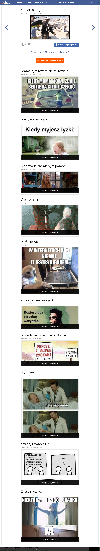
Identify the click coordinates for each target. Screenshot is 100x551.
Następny (63, 52)
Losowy (51, 52)
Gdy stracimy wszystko (38, 300)
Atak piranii (29, 199)
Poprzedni (37, 52)
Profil (72, 2)
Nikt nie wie (30, 242)
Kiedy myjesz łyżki (34, 119)
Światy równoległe (35, 444)
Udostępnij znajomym (67, 45)
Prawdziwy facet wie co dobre (43, 335)
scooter (42, 13)
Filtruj (50, 2)
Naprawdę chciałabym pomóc (43, 166)
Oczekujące (39, 2)
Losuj (29, 2)
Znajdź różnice (32, 492)
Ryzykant (28, 372)
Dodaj (20, 2)
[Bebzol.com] (6, 2)
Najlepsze (61, 2)
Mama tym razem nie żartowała (44, 71)
